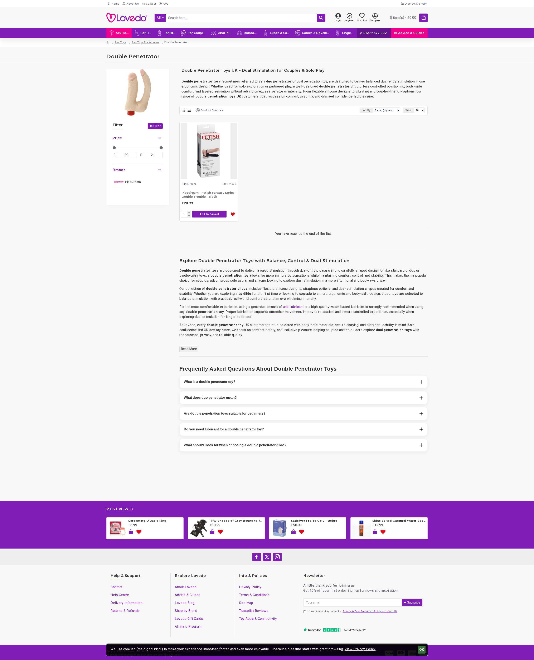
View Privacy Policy (360, 649)
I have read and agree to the (352, 611)
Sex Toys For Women (145, 42)
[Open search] (321, 18)
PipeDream (189, 183)
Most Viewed (120, 509)
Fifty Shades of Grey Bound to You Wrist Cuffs (236, 520)
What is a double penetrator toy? (209, 382)
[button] (209, 214)
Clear (157, 126)
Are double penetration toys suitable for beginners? (225, 413)
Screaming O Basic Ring (147, 520)
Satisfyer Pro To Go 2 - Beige (314, 520)
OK (421, 649)
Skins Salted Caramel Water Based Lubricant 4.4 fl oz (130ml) (399, 520)
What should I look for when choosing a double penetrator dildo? (235, 445)
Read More (189, 349)
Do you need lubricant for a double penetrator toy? (224, 429)
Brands (119, 170)
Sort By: (366, 110)
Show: (408, 110)
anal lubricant (293, 307)
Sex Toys (120, 42)
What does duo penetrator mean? (210, 397)
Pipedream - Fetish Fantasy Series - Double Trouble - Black (209, 194)
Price (117, 138)
